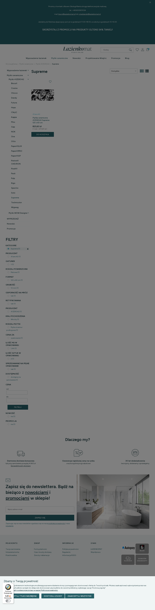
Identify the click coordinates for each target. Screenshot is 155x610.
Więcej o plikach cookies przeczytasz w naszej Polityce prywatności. (31, 590)
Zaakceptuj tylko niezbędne (21, 596)
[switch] (8, 600)
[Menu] (12, 584)
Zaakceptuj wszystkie (80, 596)
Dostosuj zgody (53, 596)
